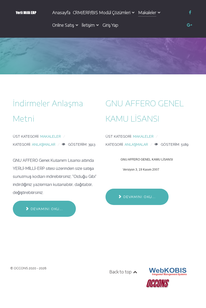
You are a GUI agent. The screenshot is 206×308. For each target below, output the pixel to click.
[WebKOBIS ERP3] (167, 271)
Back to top (121, 271)
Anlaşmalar (43, 144)
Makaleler (50, 136)
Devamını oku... (46, 209)
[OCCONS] (157, 283)
